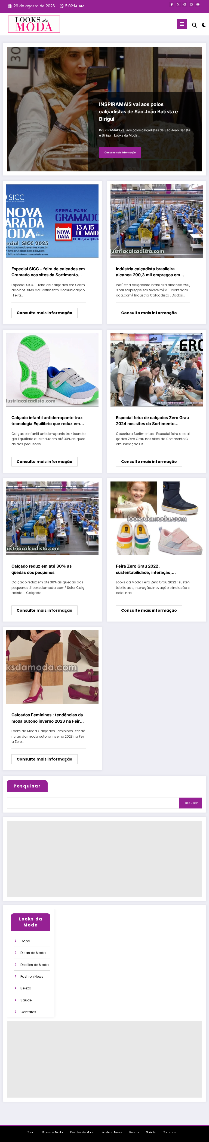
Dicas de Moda (33, 952)
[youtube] (197, 4)
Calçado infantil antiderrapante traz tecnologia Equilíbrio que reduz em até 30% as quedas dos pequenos (47, 421)
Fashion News (31, 976)
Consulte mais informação (120, 152)
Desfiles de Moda (34, 964)
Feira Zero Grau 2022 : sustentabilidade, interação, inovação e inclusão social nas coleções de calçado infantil (146, 569)
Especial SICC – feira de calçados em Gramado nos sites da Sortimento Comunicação (48, 272)
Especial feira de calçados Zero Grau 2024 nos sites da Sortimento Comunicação (152, 421)
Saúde (26, 1000)
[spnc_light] (203, 25)
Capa (25, 941)
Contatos (28, 1012)
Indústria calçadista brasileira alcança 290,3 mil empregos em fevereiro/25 (148, 272)
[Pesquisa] (194, 25)
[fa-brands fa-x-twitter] (178, 4)
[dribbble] (184, 4)
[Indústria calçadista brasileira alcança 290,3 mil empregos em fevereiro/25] (156, 220)
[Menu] (182, 24)
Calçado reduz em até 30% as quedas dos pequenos (41, 569)
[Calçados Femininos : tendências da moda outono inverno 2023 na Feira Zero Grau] (52, 667)
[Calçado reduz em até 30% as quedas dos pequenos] (52, 518)
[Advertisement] (104, 859)
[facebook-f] (171, 4)
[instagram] (191, 4)
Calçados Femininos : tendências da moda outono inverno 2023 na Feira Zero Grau (47, 718)
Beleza (25, 988)
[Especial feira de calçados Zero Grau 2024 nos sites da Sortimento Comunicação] (156, 369)
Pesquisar (27, 786)
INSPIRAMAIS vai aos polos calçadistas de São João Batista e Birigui (138, 111)
